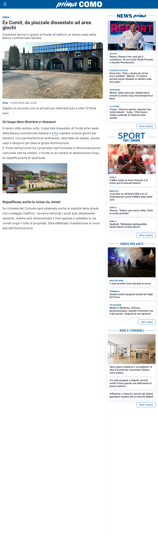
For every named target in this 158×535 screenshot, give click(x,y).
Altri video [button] (147, 322)
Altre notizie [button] (146, 126)
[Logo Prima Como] (79, 4)
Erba (55, 133)
